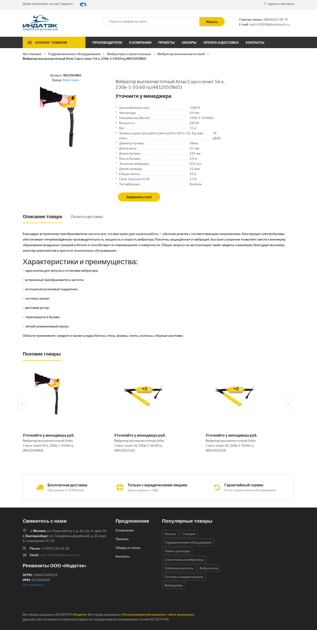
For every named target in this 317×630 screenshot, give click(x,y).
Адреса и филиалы (280, 4)
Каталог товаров (51, 42)
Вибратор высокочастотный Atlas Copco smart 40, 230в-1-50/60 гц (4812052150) (231, 445)
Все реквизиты (34, 585)
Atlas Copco (70, 80)
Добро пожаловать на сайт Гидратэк (48, 4)
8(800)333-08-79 (275, 19)
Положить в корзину (50, 462)
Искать (212, 22)
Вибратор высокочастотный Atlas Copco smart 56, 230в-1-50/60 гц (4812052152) (139, 445)
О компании (140, 42)
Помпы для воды (177, 551)
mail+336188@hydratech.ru (269, 24)
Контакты (255, 42)
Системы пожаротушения (184, 577)
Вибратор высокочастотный (181, 54)
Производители (107, 42)
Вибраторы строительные (129, 54)
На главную (32, 54)
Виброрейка (174, 585)
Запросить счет (139, 197)
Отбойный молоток (179, 568)
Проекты (166, 42)
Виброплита (209, 568)
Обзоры (189, 42)
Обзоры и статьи (128, 548)
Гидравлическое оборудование (74, 54)
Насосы (170, 534)
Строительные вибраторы (184, 559)
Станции (188, 534)
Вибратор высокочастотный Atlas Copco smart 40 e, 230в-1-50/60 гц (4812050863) (48, 445)
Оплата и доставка (221, 42)
